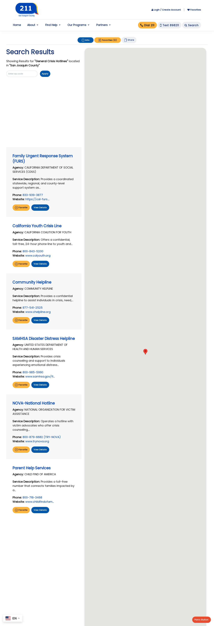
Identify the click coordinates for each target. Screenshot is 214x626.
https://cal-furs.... (37, 199)
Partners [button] (102, 25)
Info (87, 40)
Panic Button (202, 619)
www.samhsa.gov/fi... (40, 376)
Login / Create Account (167, 9)
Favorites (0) (109, 40)
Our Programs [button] (77, 25)
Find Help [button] (51, 25)
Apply (45, 73)
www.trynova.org (37, 441)
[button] (145, 352)
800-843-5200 (33, 251)
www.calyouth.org (37, 255)
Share (130, 40)
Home (17, 25)
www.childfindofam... (39, 502)
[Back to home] (27, 9)
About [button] (31, 25)
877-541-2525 (33, 308)
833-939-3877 (33, 195)
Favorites (195, 9)
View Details (40, 207)
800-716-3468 (32, 497)
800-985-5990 (33, 372)
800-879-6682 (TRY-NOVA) (42, 437)
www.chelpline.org (38, 312)
